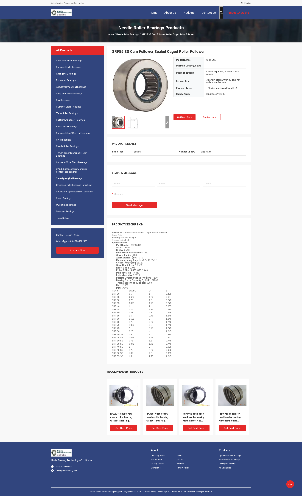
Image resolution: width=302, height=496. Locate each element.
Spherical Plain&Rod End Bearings (73, 133)
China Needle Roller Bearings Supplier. (106, 492)
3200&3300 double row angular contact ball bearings (71, 170)
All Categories (225, 468)
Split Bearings (63, 100)
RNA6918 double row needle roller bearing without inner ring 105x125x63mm (230, 417)
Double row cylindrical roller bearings (74, 191)
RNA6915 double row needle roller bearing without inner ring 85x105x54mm (121, 417)
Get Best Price (184, 117)
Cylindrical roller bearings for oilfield (74, 185)
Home (111, 34)
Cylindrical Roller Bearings (69, 60)
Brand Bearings (64, 198)
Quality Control (157, 464)
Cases (180, 460)
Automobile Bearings (66, 126)
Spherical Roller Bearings (68, 67)
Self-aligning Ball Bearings (69, 178)
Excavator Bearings (66, 80)
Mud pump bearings (66, 205)
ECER (209, 492)
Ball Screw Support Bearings (70, 120)
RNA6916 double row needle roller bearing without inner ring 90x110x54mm (193, 417)
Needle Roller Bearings (127, 34)
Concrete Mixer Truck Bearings (71, 162)
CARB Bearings (63, 140)
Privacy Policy (183, 468)
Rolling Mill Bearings (66, 73)
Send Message (134, 205)
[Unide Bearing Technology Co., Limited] (61, 12)
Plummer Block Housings (68, 106)
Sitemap (180, 464)
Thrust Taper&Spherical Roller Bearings (71, 154)
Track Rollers (62, 218)
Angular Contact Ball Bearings (71, 87)
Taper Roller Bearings (67, 113)
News (179, 455)
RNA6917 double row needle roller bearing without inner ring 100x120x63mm (157, 417)
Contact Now (77, 250)
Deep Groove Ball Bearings (69, 93)
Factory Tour (156, 460)
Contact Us (156, 468)
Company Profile (158, 455)
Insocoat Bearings (65, 211)
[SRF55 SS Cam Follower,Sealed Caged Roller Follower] (140, 85)
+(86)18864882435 (77, 241)
